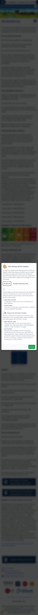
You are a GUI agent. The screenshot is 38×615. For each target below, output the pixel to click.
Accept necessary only (20, 284)
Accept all (7, 284)
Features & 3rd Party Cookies (17, 313)
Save (32, 347)
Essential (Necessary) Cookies (17, 289)
